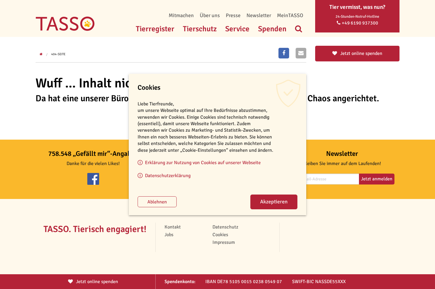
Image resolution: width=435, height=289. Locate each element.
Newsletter (258, 15)
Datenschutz (225, 227)
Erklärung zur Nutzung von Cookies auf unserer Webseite (203, 163)
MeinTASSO (290, 15)
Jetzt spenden (96, 282)
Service (237, 28)
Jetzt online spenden (360, 53)
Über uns (210, 15)
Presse (233, 15)
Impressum (223, 242)
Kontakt (173, 227)
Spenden (272, 28)
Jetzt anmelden (376, 179)
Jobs (169, 235)
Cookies (220, 235)
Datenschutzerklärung (168, 176)
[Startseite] (65, 15)
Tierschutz (200, 28)
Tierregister (155, 28)
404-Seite (58, 54)
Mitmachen (181, 15)
